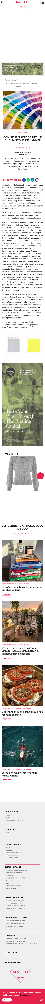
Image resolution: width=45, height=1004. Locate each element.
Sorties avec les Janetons (15, 901)
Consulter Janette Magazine (16, 938)
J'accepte (7, 1000)
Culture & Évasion (13, 867)
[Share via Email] (37, 180)
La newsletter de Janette (15, 926)
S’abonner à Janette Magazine (16, 941)
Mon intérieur (13, 583)
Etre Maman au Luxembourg (16, 908)
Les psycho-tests (12, 855)
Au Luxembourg (11, 888)
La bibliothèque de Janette (15, 878)
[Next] (40, 475)
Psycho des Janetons (13, 903)
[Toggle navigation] (43, 2)
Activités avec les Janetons (15, 906)
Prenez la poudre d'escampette (17, 870)
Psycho (8, 847)
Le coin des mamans (14, 897)
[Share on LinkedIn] (32, 180)
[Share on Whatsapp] (28, 180)
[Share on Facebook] (24, 180)
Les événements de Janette (15, 921)
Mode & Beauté (11, 812)
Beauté (8, 817)
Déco (4, 583)
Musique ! (9, 880)
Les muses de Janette (13, 886)
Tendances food (8, 708)
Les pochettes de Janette (15, 923)
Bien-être (9, 850)
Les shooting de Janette (14, 820)
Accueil (7, 80)
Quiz (7, 883)
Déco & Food (16, 80)
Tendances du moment (14, 873)
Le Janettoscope (12, 858)
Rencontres (10, 875)
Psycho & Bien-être (13, 844)
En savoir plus (25, 995)
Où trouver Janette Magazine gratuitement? (22, 943)
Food (29, 708)
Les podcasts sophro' (13, 853)
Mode (8, 815)
